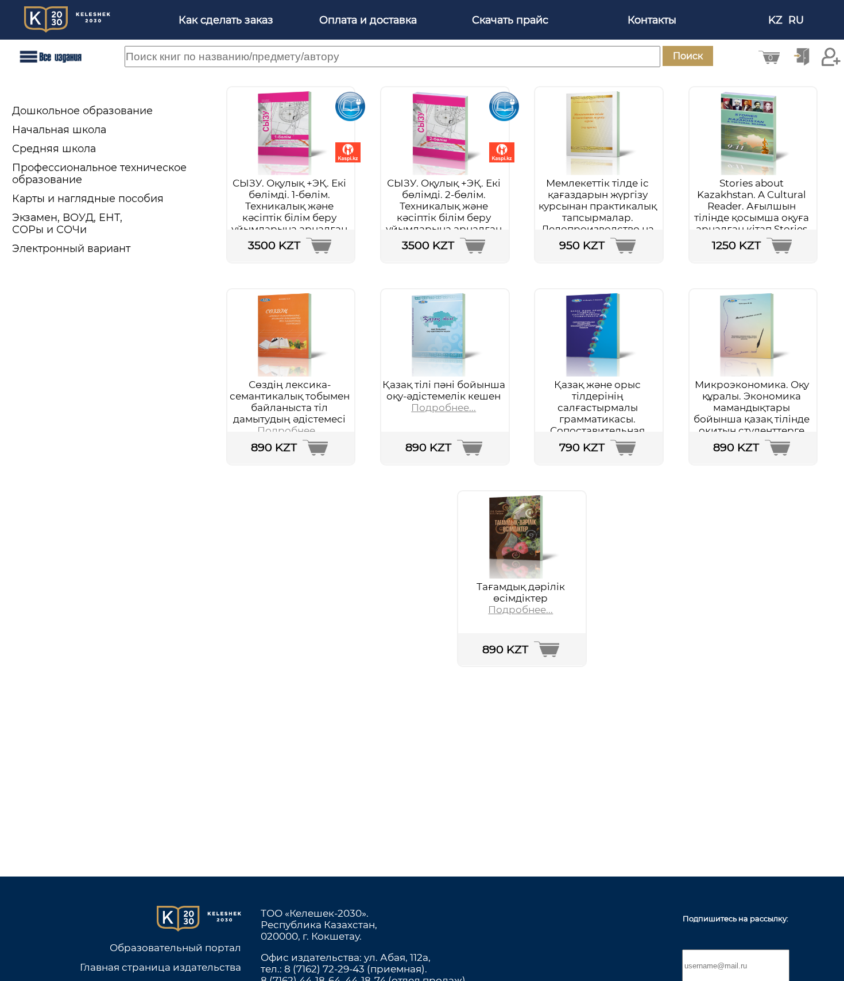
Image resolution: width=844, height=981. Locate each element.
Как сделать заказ (226, 20)
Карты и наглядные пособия (88, 198)
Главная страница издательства (160, 967)
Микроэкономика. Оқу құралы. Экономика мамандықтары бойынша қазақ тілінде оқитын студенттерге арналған (752, 413)
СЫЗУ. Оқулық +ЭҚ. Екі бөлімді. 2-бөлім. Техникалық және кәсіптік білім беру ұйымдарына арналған (444, 206)
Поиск (688, 56)
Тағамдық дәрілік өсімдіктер (521, 592)
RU (797, 20)
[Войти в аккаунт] (801, 57)
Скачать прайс (510, 20)
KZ (776, 20)
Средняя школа (54, 148)
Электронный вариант (71, 248)
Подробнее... (289, 430)
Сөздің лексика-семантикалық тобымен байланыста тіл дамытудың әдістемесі (290, 402)
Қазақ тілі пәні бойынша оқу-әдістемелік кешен (443, 390)
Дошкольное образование (82, 110)
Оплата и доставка (368, 20)
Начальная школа (59, 129)
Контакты (652, 20)
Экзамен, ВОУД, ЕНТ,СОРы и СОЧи (67, 223)
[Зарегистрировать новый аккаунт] (831, 57)
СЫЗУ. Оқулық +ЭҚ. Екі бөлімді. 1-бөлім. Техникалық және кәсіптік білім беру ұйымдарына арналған (289, 206)
